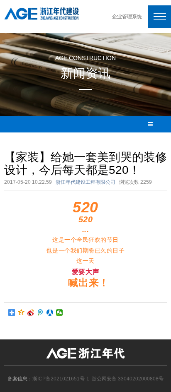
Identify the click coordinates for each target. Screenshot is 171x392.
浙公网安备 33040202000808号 (128, 379)
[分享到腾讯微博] (40, 312)
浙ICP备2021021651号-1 (60, 379)
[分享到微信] (59, 312)
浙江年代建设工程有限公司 (85, 182)
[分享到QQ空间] (21, 312)
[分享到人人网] (50, 312)
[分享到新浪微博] (30, 312)
